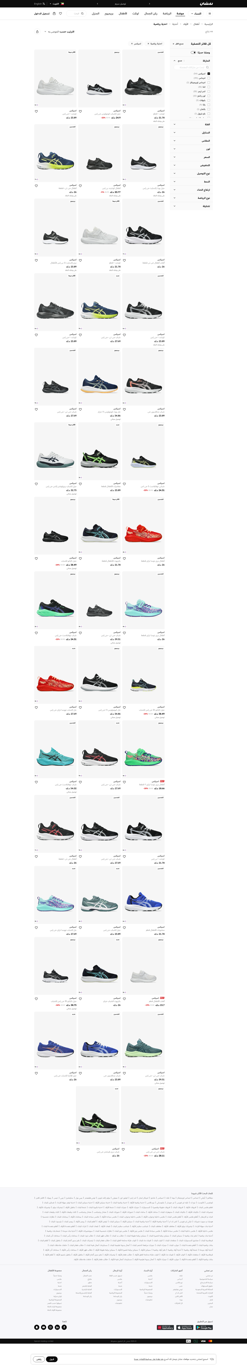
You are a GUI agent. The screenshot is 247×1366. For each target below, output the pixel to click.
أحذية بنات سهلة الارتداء (204, 1226)
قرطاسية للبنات (207, 1240)
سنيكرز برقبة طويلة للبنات (136, 1236)
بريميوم (109, 13)
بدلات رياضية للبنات (205, 1245)
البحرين (210, 1303)
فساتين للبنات (49, 1203)
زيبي (62, 1198)
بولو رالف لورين (104, 1198)
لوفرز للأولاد (102, 1221)
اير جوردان (170, 1203)
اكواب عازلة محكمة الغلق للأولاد (147, 1255)
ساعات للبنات (140, 1212)
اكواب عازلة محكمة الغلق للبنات (124, 1240)
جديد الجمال (87, 1276)
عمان (211, 1306)
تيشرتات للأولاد (109, 1255)
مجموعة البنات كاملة (54, 1306)
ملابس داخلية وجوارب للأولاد (154, 1217)
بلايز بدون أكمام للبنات (71, 1240)
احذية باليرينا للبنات (95, 1207)
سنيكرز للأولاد (127, 1221)
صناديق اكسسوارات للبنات (189, 1240)
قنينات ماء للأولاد (167, 1255)
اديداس (196, 1198)
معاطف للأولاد (169, 1226)
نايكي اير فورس (186, 1221)
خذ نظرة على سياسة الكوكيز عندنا (148, 1359)
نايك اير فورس (182, 1203)
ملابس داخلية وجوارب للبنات (130, 1217)
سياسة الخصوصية (206, 1279)
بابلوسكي (160, 1203)
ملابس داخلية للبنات (187, 1231)
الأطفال (123, 13)
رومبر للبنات (68, 1221)
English (38, 3)
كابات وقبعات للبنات (51, 1212)
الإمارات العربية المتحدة (205, 1293)
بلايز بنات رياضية (191, 1236)
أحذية (175, 24)
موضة (180, 13)
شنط (150, 1286)
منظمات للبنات (170, 1240)
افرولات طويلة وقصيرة (161, 1207)
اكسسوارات (145, 1207)
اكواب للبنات (158, 1240)
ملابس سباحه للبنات (91, 1217)
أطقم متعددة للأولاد (67, 1226)
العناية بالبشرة (87, 1289)
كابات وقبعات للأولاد (68, 1212)
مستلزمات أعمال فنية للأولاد (121, 1259)
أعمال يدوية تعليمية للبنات (120, 1245)
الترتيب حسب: (66, 31)
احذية (60, 1282)
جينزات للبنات (121, 1207)
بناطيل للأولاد (70, 1207)
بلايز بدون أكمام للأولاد (93, 1255)
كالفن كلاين (40, 1198)
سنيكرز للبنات (114, 1221)
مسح (180, 61)
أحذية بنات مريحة (69, 1231)
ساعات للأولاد (153, 1212)
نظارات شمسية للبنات (103, 1231)
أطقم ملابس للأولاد (191, 1217)
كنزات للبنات (81, 1226)
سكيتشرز (69, 1198)
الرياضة (167, 13)
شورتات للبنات (114, 1212)
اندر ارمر (133, 1198)
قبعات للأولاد (105, 1226)
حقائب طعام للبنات (102, 1240)
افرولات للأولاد (191, 1207)
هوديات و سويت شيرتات (203, 1221)
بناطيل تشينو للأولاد (63, 1255)
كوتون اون (124, 1198)
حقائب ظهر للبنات (102, 1236)
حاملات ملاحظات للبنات (58, 1245)
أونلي (203, 1198)
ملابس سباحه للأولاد (109, 1217)
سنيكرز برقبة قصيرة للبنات (159, 1236)
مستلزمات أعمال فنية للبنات (96, 1245)
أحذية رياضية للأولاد (159, 1221)
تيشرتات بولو (58, 1207)
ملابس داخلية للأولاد (205, 1231)
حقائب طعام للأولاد (125, 1255)
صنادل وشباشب (100, 1212)
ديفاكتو (210, 1198)
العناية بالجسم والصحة (84, 1293)
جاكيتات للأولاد (193, 1212)
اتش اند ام (173, 1221)
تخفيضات (149, 1300)
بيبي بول (79, 1198)
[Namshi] (206, 4)
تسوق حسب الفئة (115, 1276)
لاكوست (201, 1203)
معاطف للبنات (156, 1226)
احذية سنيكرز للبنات (85, 1203)
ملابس (150, 1276)
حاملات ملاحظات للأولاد (82, 1259)
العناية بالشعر (87, 1286)
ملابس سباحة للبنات (152, 1231)
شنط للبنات (81, 1207)
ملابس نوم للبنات (120, 1231)
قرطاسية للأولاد (207, 1255)
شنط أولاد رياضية (190, 1250)
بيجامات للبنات (62, 1217)
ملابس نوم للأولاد (136, 1231)
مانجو (153, 1198)
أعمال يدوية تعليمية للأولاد (144, 1259)
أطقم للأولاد (49, 1255)
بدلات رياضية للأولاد (205, 1259)
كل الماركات (179, 1303)
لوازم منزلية (58, 1296)
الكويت (210, 1296)
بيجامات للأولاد (75, 1217)
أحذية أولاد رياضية (175, 1250)
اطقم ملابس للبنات (206, 1207)
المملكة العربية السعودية (204, 1289)
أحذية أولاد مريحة (206, 1250)
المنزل (95, 13)
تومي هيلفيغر (178, 1289)
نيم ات (193, 1203)
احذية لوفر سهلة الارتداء (66, 1203)
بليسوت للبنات (56, 1221)
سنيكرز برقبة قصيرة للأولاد (127, 1250)
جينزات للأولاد (134, 1207)
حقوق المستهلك (207, 1286)
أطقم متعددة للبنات (50, 1226)
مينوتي (114, 1198)
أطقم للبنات (91, 1221)
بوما (173, 1198)
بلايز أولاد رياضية (159, 1250)
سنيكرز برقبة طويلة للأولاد (105, 1250)
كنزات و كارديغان (206, 1217)
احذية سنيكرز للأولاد (102, 1203)
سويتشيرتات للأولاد (85, 1231)
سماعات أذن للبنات (53, 1236)
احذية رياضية (160, 24)
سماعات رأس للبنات (69, 1236)
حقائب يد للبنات (118, 1236)
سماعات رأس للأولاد (69, 1250)
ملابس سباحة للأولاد (170, 1231)
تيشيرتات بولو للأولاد (184, 1226)
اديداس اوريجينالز (184, 1198)
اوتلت (136, 13)
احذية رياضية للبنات (120, 1203)
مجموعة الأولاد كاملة (54, 1310)
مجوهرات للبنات (166, 1212)
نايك (167, 1198)
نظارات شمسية (48, 1217)
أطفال (196, 24)
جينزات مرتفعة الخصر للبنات (143, 1245)
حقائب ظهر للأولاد (86, 1250)
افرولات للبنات (178, 1207)
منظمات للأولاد (193, 1255)
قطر (211, 1300)
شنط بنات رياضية (53, 1231)
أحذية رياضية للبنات (142, 1221)
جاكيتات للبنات (180, 1212)
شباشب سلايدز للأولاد (140, 1226)
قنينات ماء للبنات (145, 1240)
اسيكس (161, 1198)
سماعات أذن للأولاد (52, 1250)
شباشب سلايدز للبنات (121, 1226)
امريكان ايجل (143, 1198)
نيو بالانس (150, 1203)
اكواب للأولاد (180, 1255)
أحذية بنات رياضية (206, 1236)
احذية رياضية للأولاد (137, 1203)
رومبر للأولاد (79, 1221)
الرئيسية (209, 24)
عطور (90, 1282)
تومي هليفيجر (90, 1198)
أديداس (180, 1279)
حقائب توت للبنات (86, 1236)
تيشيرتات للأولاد (44, 1207)
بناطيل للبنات (55, 1240)
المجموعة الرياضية (146, 1289)
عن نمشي (209, 1276)
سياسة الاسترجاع (206, 1282)
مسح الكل (179, 44)
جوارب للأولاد (174, 1259)
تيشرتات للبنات (87, 1240)
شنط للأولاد (109, 1207)
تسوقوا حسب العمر (54, 1303)
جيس (56, 1198)
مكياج (90, 1279)
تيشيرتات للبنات (207, 1212)
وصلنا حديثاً (148, 1293)
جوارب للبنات (174, 1245)
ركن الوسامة (117, 1296)
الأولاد (185, 24)
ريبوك (49, 1198)
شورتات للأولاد (127, 1212)
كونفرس (209, 1203)
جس (181, 1286)
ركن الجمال (150, 13)
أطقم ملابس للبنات (174, 1217)
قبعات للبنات (93, 1226)
